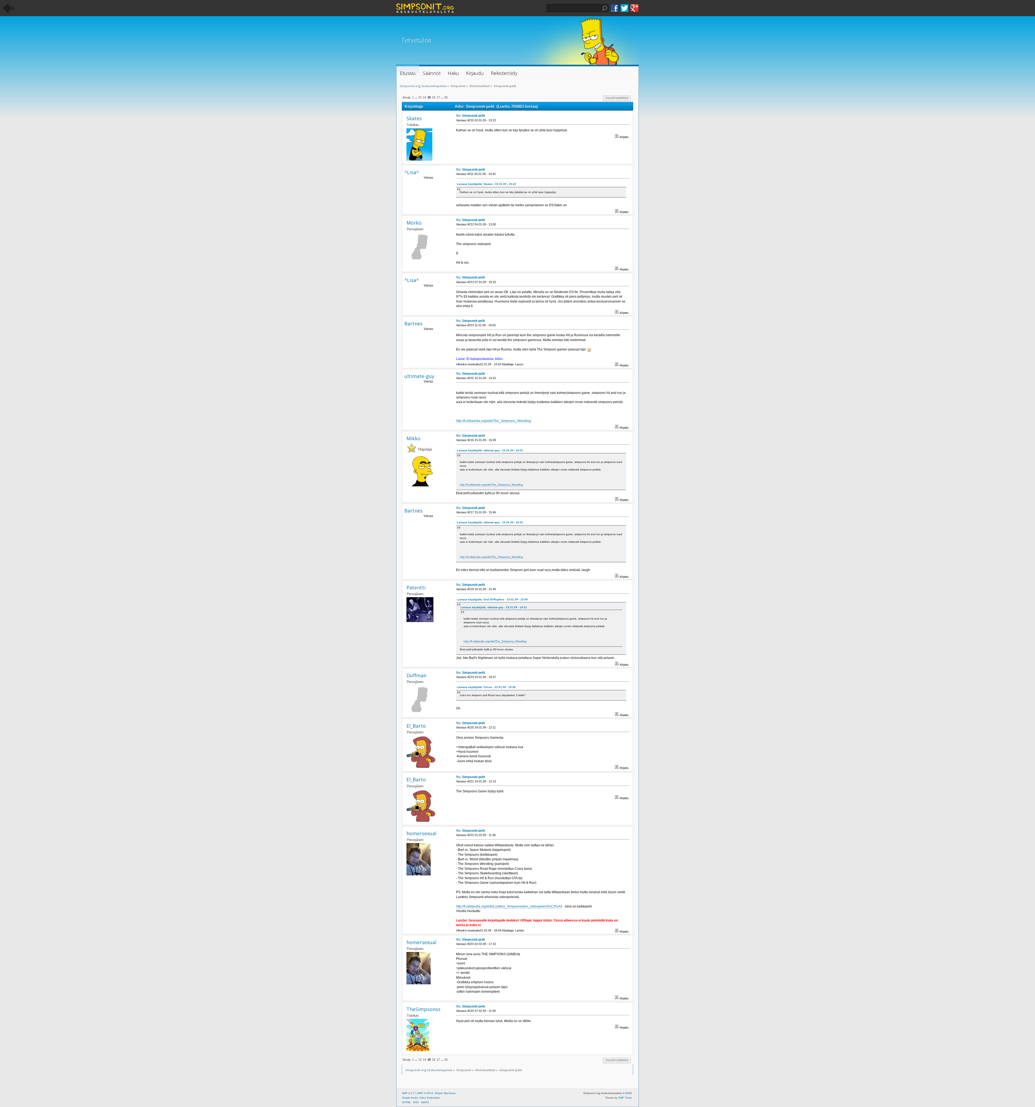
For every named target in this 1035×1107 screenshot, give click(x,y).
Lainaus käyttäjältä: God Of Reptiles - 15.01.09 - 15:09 (492, 599)
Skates (414, 118)
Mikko (413, 438)
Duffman (416, 675)
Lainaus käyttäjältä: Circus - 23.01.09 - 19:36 (486, 687)
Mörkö (414, 222)
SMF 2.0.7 (408, 1093)
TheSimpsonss (423, 1009)
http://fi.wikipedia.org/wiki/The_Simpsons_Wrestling (493, 421)
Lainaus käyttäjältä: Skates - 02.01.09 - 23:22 (486, 184)
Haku (605, 8)
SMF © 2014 (425, 1093)
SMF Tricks (625, 1097)
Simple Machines (445, 1093)
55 (446, 97)
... (416, 97)
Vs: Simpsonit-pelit (470, 116)
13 (420, 97)
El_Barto (416, 726)
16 (433, 97)
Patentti (416, 587)
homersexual (421, 833)
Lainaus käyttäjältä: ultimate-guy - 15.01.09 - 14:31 (490, 450)
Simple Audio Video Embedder (421, 1097)
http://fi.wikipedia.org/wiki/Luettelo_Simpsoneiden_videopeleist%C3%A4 (509, 906)
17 (438, 97)
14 (424, 97)
